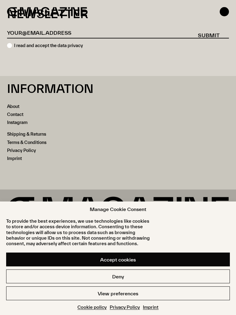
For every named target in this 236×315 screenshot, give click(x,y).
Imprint (151, 307)
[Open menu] (224, 11)
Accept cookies (118, 259)
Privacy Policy (125, 307)
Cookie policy (92, 307)
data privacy (70, 45)
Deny (118, 276)
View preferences (118, 293)
